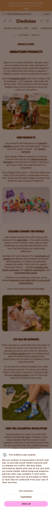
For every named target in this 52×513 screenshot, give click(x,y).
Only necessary (26, 491)
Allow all (26, 504)
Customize (26, 497)
